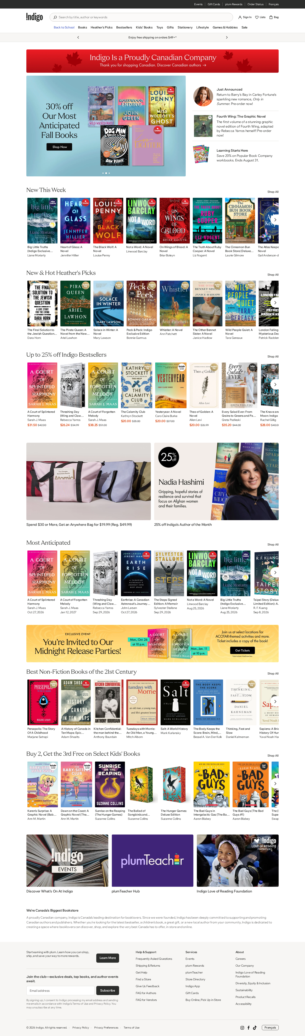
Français (274, 4)
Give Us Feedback (148, 986)
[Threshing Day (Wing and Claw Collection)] (72, 385)
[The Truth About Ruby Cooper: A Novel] (207, 220)
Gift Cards (214, 4)
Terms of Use (131, 1027)
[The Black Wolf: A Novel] (108, 220)
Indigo (40, 1027)
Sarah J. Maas (36, 420)
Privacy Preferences (106, 1027)
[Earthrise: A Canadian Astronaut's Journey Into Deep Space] (136, 573)
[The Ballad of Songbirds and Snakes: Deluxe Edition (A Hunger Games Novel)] (143, 784)
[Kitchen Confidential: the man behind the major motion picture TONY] (108, 702)
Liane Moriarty (36, 255)
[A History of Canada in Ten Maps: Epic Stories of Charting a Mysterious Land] (76, 702)
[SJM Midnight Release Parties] (152, 643)
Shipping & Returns (148, 965)
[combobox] (144, 17)
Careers (240, 959)
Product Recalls (245, 997)
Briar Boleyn (167, 255)
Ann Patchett (168, 334)
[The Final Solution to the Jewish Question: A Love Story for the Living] (42, 303)
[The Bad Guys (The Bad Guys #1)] (251, 784)
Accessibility (243, 1004)
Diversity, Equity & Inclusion (252, 983)
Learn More (108, 958)
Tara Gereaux (234, 338)
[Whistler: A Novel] (175, 303)
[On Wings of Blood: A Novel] (175, 220)
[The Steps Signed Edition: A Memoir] (169, 573)
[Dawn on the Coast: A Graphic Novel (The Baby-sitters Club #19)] (76, 784)
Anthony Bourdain (105, 737)
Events (198, 4)
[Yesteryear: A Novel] (170, 385)
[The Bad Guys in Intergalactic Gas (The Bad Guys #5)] (212, 784)
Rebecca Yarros (70, 420)
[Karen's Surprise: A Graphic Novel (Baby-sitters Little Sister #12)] (42, 784)
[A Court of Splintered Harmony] (42, 385)
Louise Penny (101, 255)
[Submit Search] (55, 17)
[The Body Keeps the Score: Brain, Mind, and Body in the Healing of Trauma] (208, 702)
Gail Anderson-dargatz (272, 255)
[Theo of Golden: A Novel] (204, 385)
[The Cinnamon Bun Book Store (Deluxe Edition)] (240, 220)
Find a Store (143, 979)
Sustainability (244, 990)
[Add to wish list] (53, 239)
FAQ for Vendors (146, 1000)
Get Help (141, 972)
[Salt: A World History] (175, 702)
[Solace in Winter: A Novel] (108, 303)
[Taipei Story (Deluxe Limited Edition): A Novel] (269, 573)
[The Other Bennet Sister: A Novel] (207, 303)
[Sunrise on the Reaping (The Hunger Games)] (110, 784)
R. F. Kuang (260, 608)
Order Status (256, 4)
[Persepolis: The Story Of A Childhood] (42, 702)
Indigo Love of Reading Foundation (250, 974)
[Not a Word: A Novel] (141, 220)
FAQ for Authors (146, 993)
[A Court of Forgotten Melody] (103, 385)
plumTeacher (194, 972)
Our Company (244, 965)
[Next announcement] (226, 37)
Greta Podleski (231, 420)
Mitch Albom (134, 737)
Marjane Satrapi (37, 737)
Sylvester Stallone (165, 608)
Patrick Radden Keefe (273, 338)
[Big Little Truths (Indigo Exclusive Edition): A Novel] (42, 220)
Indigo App (192, 986)
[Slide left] (33, 126)
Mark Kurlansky (171, 733)
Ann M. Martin (36, 819)
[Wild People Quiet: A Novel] (240, 303)
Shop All (273, 192)
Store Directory (195, 979)
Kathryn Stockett (132, 416)
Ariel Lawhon (68, 338)
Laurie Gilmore (234, 255)
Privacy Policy (80, 1027)
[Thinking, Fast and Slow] (241, 702)
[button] (64, 29)
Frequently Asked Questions (154, 959)
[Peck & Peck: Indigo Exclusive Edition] (142, 303)
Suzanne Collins (105, 819)
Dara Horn (34, 338)
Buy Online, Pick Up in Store (203, 1000)
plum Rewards (233, 4)
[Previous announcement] (78, 37)
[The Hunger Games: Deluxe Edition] (176, 784)
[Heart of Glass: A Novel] (75, 220)
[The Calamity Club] (136, 385)
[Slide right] (179, 126)
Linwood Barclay (137, 251)
